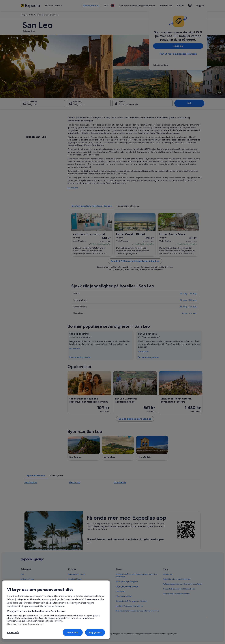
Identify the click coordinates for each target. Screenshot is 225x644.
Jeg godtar (95, 632)
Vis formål (13, 632)
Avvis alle (72, 632)
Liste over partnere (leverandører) (25, 624)
